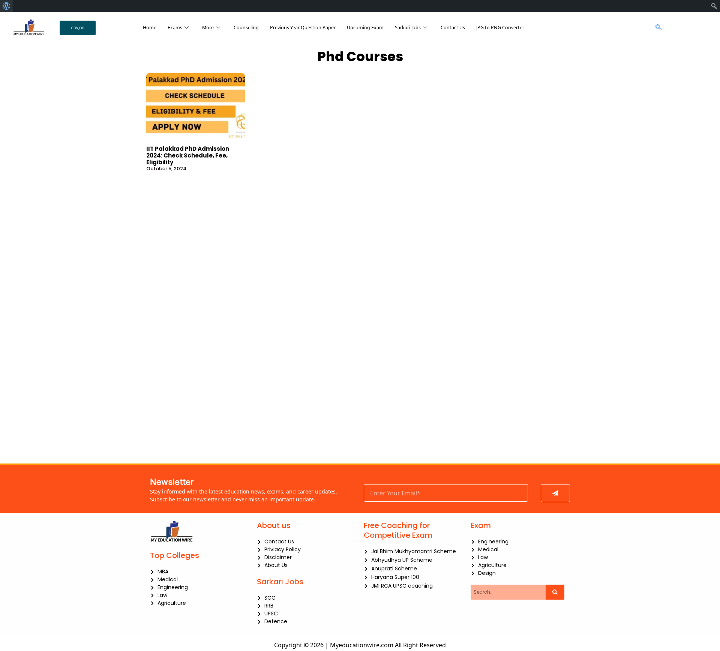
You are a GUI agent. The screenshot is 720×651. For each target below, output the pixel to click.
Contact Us (453, 27)
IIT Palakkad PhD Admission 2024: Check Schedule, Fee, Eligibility (187, 155)
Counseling (246, 27)
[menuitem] (6, 6)
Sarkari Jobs (408, 27)
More (208, 27)
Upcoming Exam (365, 27)
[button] (656, 27)
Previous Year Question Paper (303, 27)
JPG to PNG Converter (500, 27)
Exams (175, 27)
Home (149, 27)
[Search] (555, 592)
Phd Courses (360, 56)
